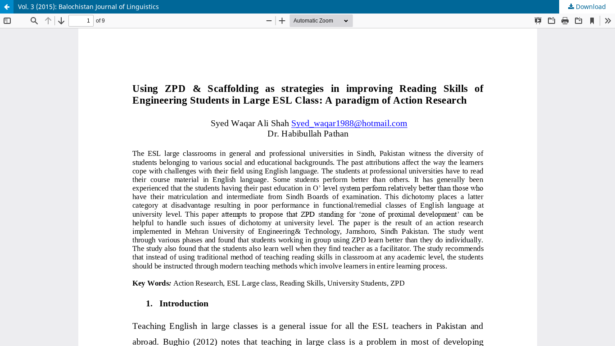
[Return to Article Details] (7, 7)
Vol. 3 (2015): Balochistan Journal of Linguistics (88, 6)
